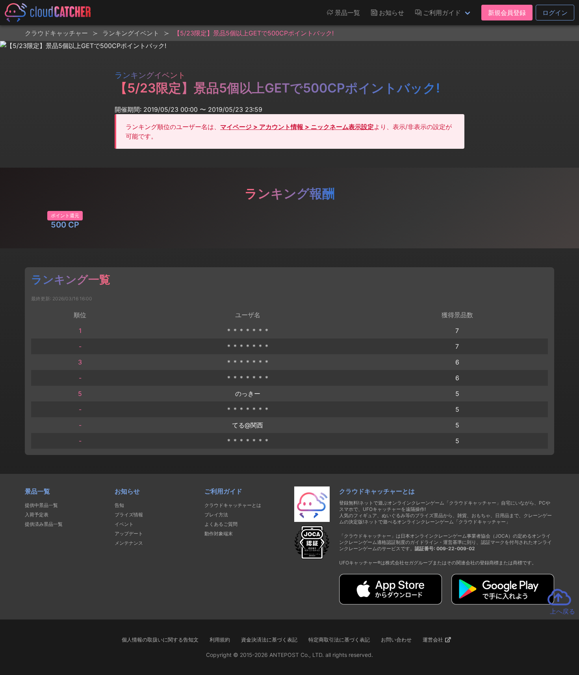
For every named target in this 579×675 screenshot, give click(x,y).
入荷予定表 (36, 515)
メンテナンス (129, 543)
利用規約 (220, 639)
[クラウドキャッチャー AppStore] (390, 602)
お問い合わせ (396, 639)
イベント (124, 524)
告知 (119, 505)
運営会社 (434, 639)
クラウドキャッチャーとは (232, 505)
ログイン (555, 13)
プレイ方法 (216, 515)
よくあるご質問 (221, 524)
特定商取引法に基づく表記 (339, 639)
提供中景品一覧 (41, 505)
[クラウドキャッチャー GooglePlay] (502, 602)
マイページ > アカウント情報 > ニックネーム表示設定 (297, 127)
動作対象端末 (218, 533)
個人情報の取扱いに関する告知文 (160, 639)
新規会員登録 (507, 13)
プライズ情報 (129, 515)
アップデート (129, 533)
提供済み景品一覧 (44, 524)
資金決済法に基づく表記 (269, 639)
